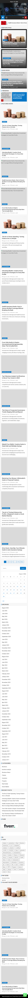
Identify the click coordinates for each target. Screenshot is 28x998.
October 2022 (5, 716)
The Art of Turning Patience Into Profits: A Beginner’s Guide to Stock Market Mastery (13, 514)
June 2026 (5, 613)
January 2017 (5, 759)
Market (22, 864)
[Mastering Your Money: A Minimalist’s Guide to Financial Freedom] (14, 466)
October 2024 (5, 653)
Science (20, 867)
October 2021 (5, 728)
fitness (4, 857)
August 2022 (5, 722)
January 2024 (5, 676)
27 (14, 593)
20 (14, 590)
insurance (21, 862)
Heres (4, 859)
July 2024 (4, 659)
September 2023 (6, 688)
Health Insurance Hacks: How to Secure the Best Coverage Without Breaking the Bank (12, 83)
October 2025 (5, 633)
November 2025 (6, 630)
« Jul (3, 601)
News (4, 867)
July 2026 (4, 610)
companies (16, 845)
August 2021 (5, 734)
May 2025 (4, 642)
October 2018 (5, 757)
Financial (22, 855)
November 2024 (6, 651)
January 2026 (5, 625)
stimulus (9, 869)
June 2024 (5, 662)
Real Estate (5, 784)
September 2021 (6, 731)
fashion (10, 855)
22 (21, 590)
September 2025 (6, 636)
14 (17, 586)
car (11, 845)
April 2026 (4, 619)
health (21, 857)
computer (11, 847)
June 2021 (5, 739)
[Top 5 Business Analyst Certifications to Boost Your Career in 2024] (14, 364)
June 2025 (5, 639)
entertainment (16, 852)
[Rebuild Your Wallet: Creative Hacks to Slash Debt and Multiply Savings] (14, 432)
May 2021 (4, 742)
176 (18, 561)
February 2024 (6, 673)
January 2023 (5, 711)
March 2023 (5, 705)
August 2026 (5, 608)
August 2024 (5, 656)
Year (9, 871)
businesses (5, 845)
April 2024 (4, 668)
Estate (4, 855)
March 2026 (5, 622)
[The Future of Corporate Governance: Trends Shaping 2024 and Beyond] (14, 398)
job (3, 864)
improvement (6, 862)
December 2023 (6, 679)
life (12, 864)
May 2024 (4, 665)
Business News (6, 772)
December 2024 (6, 648)
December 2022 (6, 714)
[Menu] (6, 17)
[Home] (3, 17)
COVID (4, 850)
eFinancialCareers (7, 852)
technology (21, 869)
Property (4, 781)
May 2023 (4, 699)
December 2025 (6, 628)
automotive (11, 843)
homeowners (16, 859)
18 (7, 590)
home (9, 859)
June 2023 (5, 696)
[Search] (23, 17)
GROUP (16, 857)
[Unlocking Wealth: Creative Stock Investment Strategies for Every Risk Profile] (14, 141)
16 (24, 586)
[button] (6, 17)
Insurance (5, 79)
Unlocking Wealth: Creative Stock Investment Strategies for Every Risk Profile (13, 62)
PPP (9, 867)
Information (14, 862)
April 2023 (4, 702)
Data (17, 850)
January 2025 (5, 645)
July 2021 (4, 737)
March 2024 (5, 671)
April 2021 (4, 745)
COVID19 (11, 850)
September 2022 (6, 719)
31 (3, 596)
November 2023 (6, 682)
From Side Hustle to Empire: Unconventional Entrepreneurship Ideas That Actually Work (13, 209)
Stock (15, 869)
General (10, 857)
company (5, 847)
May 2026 (4, 616)
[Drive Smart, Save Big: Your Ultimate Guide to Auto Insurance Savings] (14, 536)
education (22, 850)
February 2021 (6, 751)
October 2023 (5, 685)
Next (22, 561)
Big (17, 843)
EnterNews (16, 996)
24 (3, 593)
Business (5, 204)
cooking (18, 847)
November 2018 (6, 754)
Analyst (4, 843)
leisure (8, 864)
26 (10, 593)
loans (17, 864)
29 (21, 593)
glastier (4, 880)
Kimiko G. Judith (15, 45)
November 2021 (6, 725)
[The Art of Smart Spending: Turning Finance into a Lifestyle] (14, 114)
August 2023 (5, 691)
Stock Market (7, 58)
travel (4, 871)
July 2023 (4, 694)
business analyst (6, 769)
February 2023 (6, 708)
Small (4, 869)
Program (14, 867)
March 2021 (5, 748)
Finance (5, 40)
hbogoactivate (6, 878)
